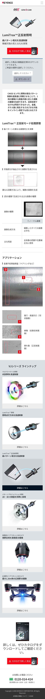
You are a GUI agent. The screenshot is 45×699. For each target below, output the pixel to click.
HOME (31, 696)
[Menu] (42, 3)
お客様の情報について (20, 696)
